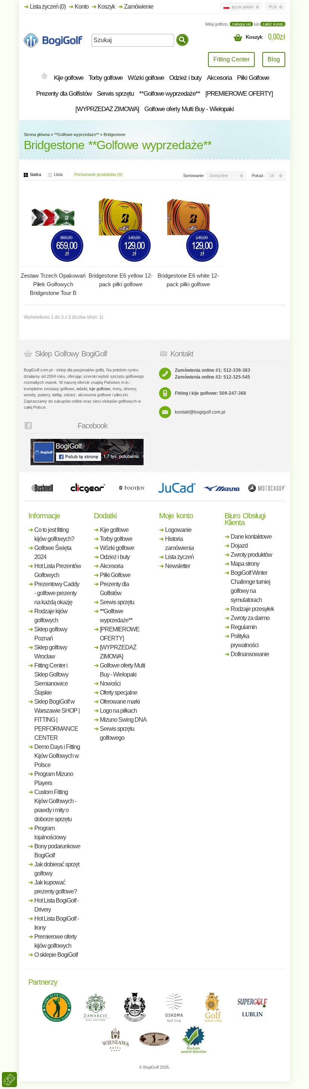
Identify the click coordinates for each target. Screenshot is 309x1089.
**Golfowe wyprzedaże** (169, 93)
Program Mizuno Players (53, 778)
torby (56, 395)
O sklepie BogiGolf (56, 955)
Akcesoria (219, 77)
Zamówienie (138, 6)
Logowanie (178, 530)
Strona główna (37, 134)
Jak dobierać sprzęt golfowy (56, 869)
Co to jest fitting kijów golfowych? (54, 534)
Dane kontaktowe (251, 536)
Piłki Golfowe (253, 77)
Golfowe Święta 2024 (52, 552)
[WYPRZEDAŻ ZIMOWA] (107, 109)
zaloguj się (241, 24)
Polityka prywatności (245, 640)
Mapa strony (245, 564)
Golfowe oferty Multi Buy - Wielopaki (189, 109)
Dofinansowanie (250, 654)
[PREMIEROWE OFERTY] (239, 93)
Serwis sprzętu (115, 93)
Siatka (35, 174)
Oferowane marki (120, 701)
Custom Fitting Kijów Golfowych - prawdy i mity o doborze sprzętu (55, 805)
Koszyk (106, 6)
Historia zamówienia (179, 543)
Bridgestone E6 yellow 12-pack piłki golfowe (121, 279)
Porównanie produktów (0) (98, 174)
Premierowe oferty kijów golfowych (55, 941)
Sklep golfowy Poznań (50, 633)
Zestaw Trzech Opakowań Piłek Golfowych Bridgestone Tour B (53, 284)
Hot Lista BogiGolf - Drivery (56, 905)
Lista (58, 174)
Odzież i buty (185, 77)
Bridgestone (114, 134)
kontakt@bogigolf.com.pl (200, 412)
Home (44, 76)
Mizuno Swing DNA (123, 719)
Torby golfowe (105, 77)
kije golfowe (99, 388)
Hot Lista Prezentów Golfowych (57, 570)
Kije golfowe (68, 77)
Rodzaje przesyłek (252, 609)
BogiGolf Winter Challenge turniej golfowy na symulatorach (250, 586)
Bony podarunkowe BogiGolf (57, 850)
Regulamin (244, 627)
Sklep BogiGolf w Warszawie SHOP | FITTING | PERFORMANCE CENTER (57, 719)
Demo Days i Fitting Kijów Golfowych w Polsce (57, 756)
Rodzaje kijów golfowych (50, 615)
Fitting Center (231, 59)
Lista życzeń (179, 557)
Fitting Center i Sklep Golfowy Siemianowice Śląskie (51, 679)
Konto (82, 6)
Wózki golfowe (146, 77)
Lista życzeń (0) (48, 6)
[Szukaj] (182, 40)
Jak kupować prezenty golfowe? (55, 887)
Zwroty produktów (251, 554)
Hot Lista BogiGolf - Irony (56, 923)
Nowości (110, 683)
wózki (81, 388)
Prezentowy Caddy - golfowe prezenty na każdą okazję (56, 593)
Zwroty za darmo (250, 618)
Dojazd (239, 545)
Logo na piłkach (118, 710)
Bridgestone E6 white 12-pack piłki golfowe (188, 279)
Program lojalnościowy (50, 832)
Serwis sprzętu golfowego (117, 733)
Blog (274, 59)
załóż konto (272, 24)
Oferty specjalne (118, 692)
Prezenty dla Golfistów (64, 93)
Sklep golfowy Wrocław (50, 652)
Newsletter (177, 566)
